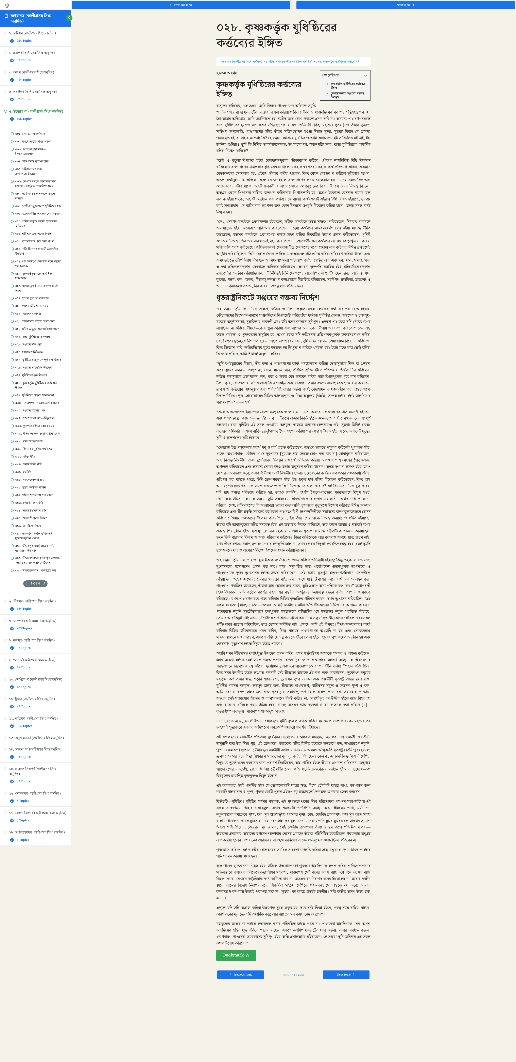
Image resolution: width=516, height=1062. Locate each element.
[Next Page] (44, 583)
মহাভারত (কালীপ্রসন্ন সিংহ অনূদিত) (31, 19)
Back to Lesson (293, 975)
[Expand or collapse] (365, 76)
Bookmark (233, 955)
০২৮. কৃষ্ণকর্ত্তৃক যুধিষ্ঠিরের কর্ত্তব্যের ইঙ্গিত (340, 61)
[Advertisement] (293, 1013)
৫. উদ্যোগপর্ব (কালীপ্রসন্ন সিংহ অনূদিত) (288, 61)
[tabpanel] (293, 515)
